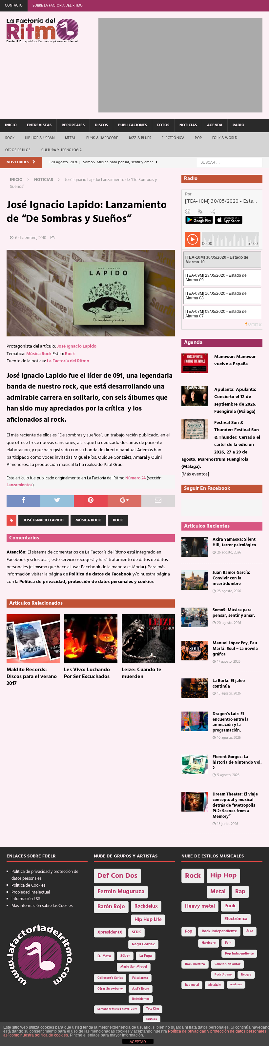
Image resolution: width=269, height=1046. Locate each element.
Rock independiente (219, 931)
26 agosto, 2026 (229, 552)
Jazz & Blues (140, 138)
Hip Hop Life (148, 920)
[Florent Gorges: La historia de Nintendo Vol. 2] (194, 764)
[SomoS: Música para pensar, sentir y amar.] (194, 617)
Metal (70, 138)
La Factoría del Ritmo (68, 361)
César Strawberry (110, 988)
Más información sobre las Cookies (41, 905)
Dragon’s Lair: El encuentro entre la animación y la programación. (231, 722)
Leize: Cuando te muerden (141, 673)
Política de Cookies (28, 885)
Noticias (188, 125)
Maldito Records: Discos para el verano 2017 (32, 677)
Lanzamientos (19, 485)
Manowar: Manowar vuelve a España (235, 360)
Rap (240, 891)
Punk (230, 906)
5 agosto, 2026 (228, 775)
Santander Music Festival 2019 (117, 1009)
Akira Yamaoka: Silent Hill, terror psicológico (234, 542)
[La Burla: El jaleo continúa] (194, 688)
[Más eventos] (195, 474)
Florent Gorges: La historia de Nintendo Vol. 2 (237, 763)
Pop (198, 138)
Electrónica (173, 138)
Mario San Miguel (133, 967)
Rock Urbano (223, 974)
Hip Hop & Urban (39, 138)
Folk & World (224, 138)
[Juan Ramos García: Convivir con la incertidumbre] (194, 580)
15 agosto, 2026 (229, 693)
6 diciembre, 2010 (30, 237)
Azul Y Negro (140, 988)
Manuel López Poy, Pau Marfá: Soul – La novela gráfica (235, 649)
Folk (228, 942)
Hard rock (236, 985)
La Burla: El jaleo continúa (229, 683)
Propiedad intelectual (30, 892)
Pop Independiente (239, 953)
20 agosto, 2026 (229, 623)
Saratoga (151, 1019)
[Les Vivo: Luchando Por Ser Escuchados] (90, 638)
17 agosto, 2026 (228, 662)
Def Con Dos (117, 876)
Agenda (214, 125)
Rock (9, 138)
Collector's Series (110, 978)
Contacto (14, 6)
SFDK (136, 932)
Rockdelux (146, 906)
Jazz (249, 931)
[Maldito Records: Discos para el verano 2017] (33, 638)
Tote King (152, 1009)
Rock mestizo (195, 964)
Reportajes (73, 125)
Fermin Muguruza (120, 891)
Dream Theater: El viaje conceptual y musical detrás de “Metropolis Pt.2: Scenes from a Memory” (235, 805)
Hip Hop (223, 875)
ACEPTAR (138, 1042)
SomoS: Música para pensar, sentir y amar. (234, 613)
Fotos (163, 125)
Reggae (246, 974)
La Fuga (145, 956)
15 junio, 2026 (227, 824)
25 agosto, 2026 (229, 591)
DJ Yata (104, 956)
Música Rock (39, 354)
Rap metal (192, 984)
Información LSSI (26, 898)
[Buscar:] (229, 162)
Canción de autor (227, 964)
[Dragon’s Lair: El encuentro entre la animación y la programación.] (194, 721)
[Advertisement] (183, 64)
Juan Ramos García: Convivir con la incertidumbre (231, 578)
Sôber (125, 956)
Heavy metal (200, 906)
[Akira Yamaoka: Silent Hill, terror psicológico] (194, 547)
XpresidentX (109, 932)
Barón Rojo (111, 906)
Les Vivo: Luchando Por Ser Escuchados (87, 673)
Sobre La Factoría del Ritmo (57, 6)
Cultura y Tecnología (61, 150)
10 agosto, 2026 (229, 738)
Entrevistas (39, 125)
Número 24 (135, 478)
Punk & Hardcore (102, 138)
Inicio (11, 125)
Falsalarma (140, 978)
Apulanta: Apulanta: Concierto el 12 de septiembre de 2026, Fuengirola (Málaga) (235, 400)
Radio (238, 125)
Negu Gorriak (143, 944)
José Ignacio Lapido (76, 346)
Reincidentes (140, 999)
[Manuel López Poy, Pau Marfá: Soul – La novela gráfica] (194, 650)
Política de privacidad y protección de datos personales (44, 875)
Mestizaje (214, 985)
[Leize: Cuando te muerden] (148, 638)
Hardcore (209, 943)
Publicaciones (132, 125)
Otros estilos (18, 150)
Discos (101, 125)
